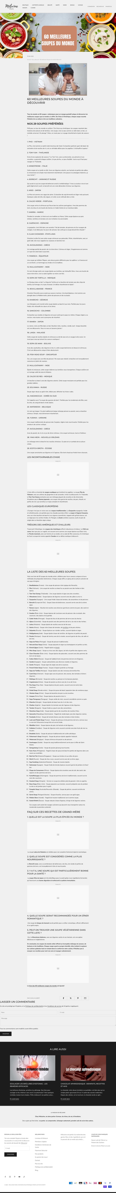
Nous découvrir (35, 59)
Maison (24, 7)
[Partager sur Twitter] (70, 998)
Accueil (29, 59)
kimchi (57, 648)
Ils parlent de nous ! (41, 1157)
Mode (65, 5)
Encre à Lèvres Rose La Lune (100, 1146)
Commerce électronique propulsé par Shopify (32, 1185)
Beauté (50, 5)
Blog (36, 1170)
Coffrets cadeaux (38, 5)
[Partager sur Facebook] (63, 998)
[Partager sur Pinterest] (78, 998)
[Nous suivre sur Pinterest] (15, 1177)
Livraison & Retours (41, 1138)
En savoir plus (14, 1099)
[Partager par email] (85, 998)
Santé (57, 5)
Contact (37, 1160)
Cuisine (33, 7)
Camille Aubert (35, 998)
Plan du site (39, 1164)
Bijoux (72, 5)
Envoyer (6, 1034)
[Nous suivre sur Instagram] (10, 1177)
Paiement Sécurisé (41, 1151)
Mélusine (24, 1143)
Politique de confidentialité (34, 1006)
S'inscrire (10, 1154)
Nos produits (39, 1154)
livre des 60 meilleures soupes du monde (43, 986)
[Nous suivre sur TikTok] (24, 1177)
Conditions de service (54, 1006)
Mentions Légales (41, 1142)
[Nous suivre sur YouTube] (19, 1177)
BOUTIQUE (25, 5)
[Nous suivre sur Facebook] (5, 1177)
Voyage (80, 5)
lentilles (65, 627)
